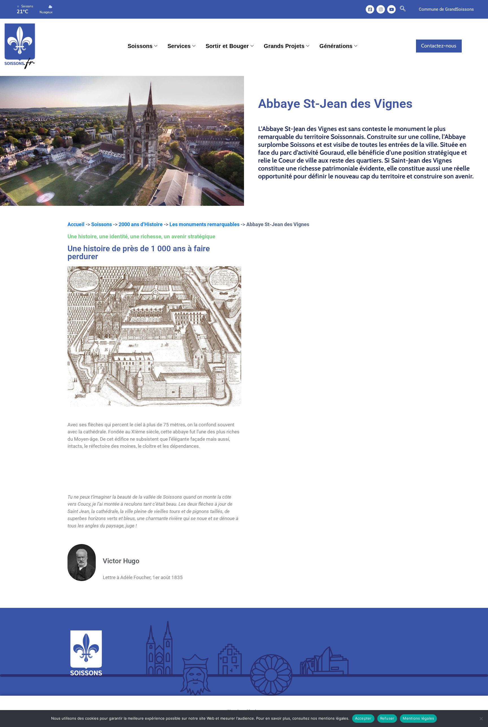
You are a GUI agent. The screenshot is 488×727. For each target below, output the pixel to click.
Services (179, 46)
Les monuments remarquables (204, 224)
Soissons (140, 46)
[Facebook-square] (370, 9)
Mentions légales (418, 718)
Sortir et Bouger (227, 46)
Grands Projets (284, 46)
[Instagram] (380, 9)
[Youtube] (391, 9)
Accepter (363, 718)
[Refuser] (481, 718)
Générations (335, 46)
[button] (402, 9)
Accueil (75, 224)
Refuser (387, 718)
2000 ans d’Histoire (141, 224)
